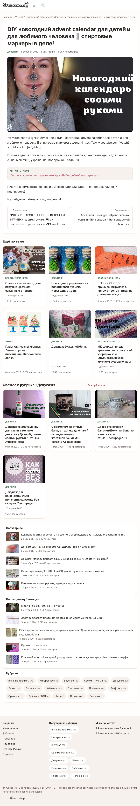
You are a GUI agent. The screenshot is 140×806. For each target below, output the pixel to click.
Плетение (75, 688)
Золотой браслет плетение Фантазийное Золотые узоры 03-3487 (62, 617)
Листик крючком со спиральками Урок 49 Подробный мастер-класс (55, 175)
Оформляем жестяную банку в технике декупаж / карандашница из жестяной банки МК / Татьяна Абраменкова (69, 434)
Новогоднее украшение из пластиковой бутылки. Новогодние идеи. (69, 286)
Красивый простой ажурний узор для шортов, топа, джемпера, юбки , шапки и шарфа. (74, 657)
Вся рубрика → (96, 385)
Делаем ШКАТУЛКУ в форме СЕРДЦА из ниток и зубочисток (58, 546)
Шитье (59, 696)
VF (16, 17)
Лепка (9, 341)
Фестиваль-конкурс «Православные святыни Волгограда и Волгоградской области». (104, 217)
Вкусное (71, 680)
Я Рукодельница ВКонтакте (112, 733)
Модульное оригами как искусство (43, 605)
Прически (76, 696)
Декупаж (12, 51)
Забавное (54, 688)
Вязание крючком (16, 278)
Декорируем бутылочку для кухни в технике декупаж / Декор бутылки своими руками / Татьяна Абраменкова (23, 434)
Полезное (96, 688)
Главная (7, 17)
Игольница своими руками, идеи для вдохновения (52, 583)
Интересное (48, 680)
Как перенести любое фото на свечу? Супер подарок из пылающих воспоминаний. (73, 534)
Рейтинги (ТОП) (38, 696)
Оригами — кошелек (34, 645)
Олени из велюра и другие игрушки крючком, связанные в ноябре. (23, 286)
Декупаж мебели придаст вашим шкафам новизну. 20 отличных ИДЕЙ (64, 558)
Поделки (33, 688)
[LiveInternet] (5, 798)
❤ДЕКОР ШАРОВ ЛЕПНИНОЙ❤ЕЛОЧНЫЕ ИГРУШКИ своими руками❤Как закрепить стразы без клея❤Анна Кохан (38, 217)
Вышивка (96, 696)
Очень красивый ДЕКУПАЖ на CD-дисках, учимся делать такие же (62, 571)
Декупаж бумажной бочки (69, 346)
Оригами (15, 696)
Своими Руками (95, 680)
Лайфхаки (118, 688)
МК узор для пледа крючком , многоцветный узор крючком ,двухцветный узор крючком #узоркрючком (114, 354)
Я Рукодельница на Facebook (113, 728)
